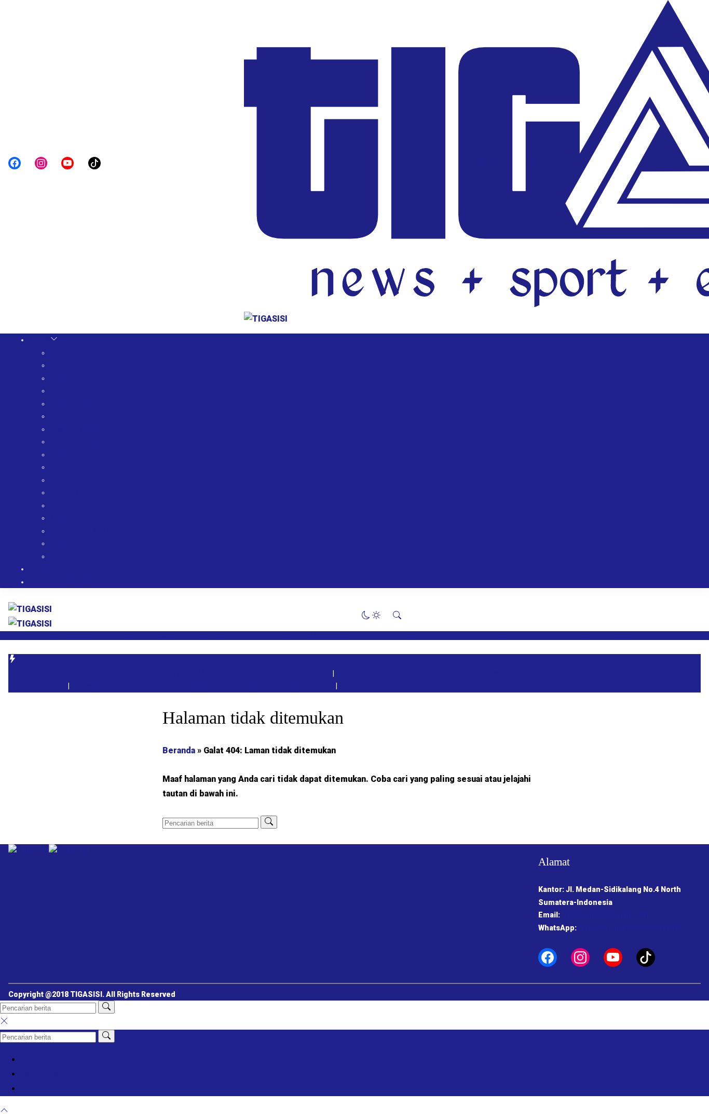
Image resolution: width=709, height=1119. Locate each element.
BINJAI (61, 543)
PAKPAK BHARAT (80, 365)
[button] (488, 163)
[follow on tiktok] (94, 163)
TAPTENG (67, 492)
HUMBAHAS (71, 403)
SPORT (41, 569)
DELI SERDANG (76, 441)
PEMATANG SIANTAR (87, 531)
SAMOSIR (67, 391)
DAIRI (59, 353)
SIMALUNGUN (74, 429)
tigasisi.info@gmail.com (605, 915)
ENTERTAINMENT (60, 582)
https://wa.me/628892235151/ (629, 928)
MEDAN (63, 467)
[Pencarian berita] (269, 822)
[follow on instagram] (41, 163)
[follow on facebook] (14, 163)
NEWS (39, 340)
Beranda (178, 750)
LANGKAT (67, 454)
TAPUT (62, 480)
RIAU (58, 556)
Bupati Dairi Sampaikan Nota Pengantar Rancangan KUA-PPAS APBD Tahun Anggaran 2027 (170, 673)
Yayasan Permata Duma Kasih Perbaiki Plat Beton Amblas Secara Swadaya (203, 686)
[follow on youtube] (67, 163)
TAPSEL (64, 505)
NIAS (58, 518)
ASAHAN (65, 416)
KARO (60, 378)
